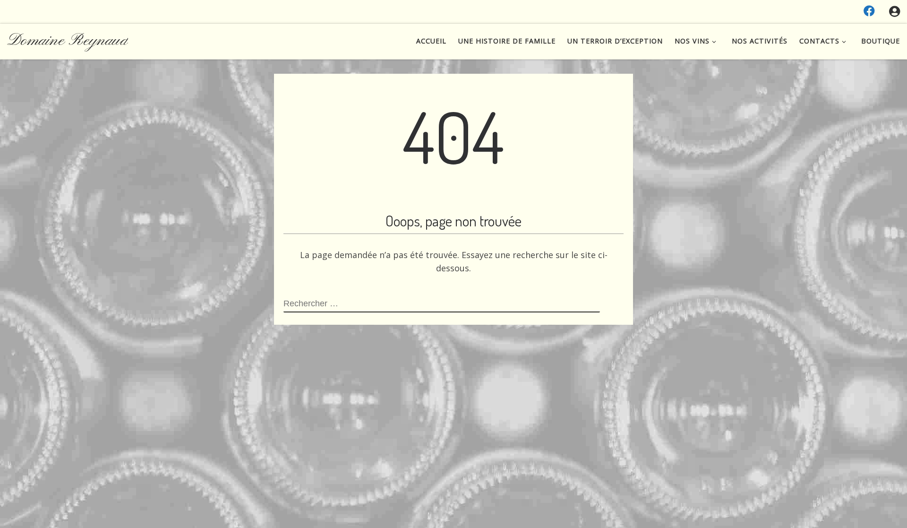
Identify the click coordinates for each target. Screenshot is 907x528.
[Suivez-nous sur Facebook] (869, 11)
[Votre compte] (894, 11)
